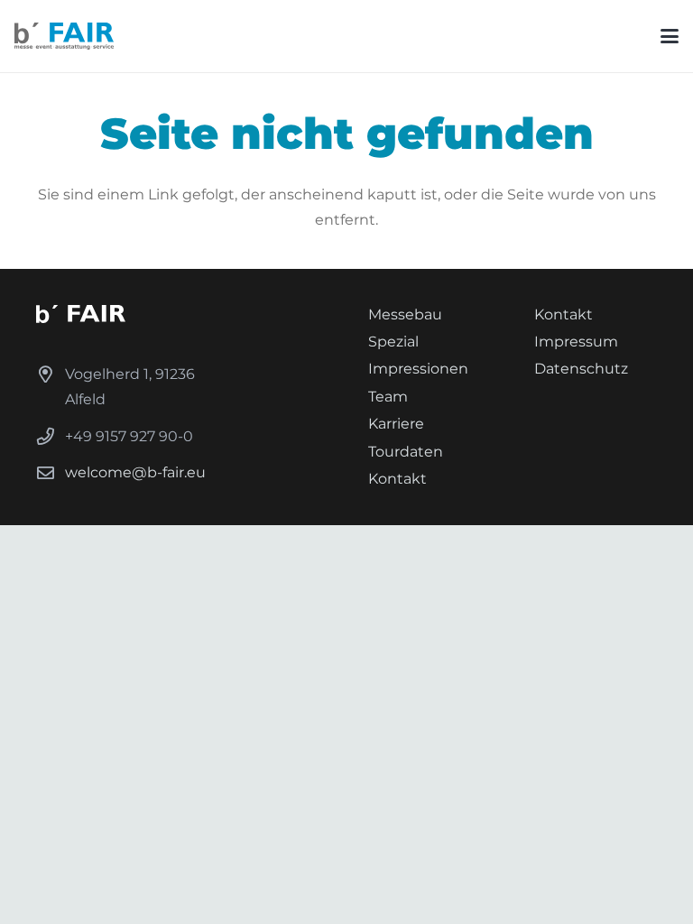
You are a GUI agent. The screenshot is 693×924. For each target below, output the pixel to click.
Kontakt (397, 478)
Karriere (396, 423)
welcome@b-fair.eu (135, 472)
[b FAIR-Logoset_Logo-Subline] (64, 36)
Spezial (393, 341)
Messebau (405, 314)
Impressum (576, 341)
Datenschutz (581, 368)
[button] (669, 36)
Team (388, 396)
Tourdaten (405, 451)
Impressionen (418, 368)
